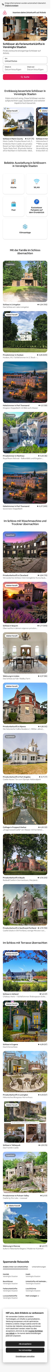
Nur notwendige (25, 1350)
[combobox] (25, 61)
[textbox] (14, 69)
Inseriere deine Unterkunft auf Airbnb (29, 12)
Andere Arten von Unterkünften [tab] (15, 1267)
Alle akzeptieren (25, 1344)
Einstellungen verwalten (25, 1356)
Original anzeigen (11, 5)
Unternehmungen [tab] (39, 1267)
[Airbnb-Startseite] (5, 12)
